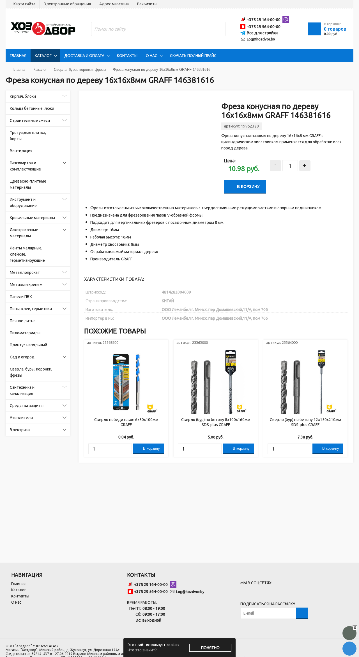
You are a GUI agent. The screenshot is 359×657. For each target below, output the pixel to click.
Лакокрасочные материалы (24, 233)
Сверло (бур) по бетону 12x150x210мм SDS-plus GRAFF (305, 422)
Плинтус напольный (28, 345)
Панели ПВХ (21, 296)
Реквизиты (147, 4)
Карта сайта (24, 4)
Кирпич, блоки (23, 96)
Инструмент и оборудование (23, 202)
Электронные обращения (67, 4)
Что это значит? (142, 650)
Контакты (127, 55)
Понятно (210, 647)
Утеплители (21, 417)
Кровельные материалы (32, 217)
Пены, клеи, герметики (31, 308)
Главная (18, 55)
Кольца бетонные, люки (32, 108)
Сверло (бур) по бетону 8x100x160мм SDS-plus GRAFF (215, 422)
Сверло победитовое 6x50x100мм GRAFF (126, 422)
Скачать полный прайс (193, 55)
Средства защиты (26, 405)
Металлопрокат (25, 272)
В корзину (248, 186)
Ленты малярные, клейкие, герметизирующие (27, 254)
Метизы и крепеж (26, 284)
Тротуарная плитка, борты (28, 135)
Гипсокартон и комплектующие (25, 166)
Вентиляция (21, 151)
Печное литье (23, 321)
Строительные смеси (30, 120)
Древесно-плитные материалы (28, 184)
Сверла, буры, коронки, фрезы (31, 372)
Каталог (43, 55)
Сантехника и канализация (22, 390)
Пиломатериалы (25, 333)
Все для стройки (262, 33)
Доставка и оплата (84, 55)
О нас (151, 55)
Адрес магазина (114, 4)
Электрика (20, 430)
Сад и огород (22, 357)
